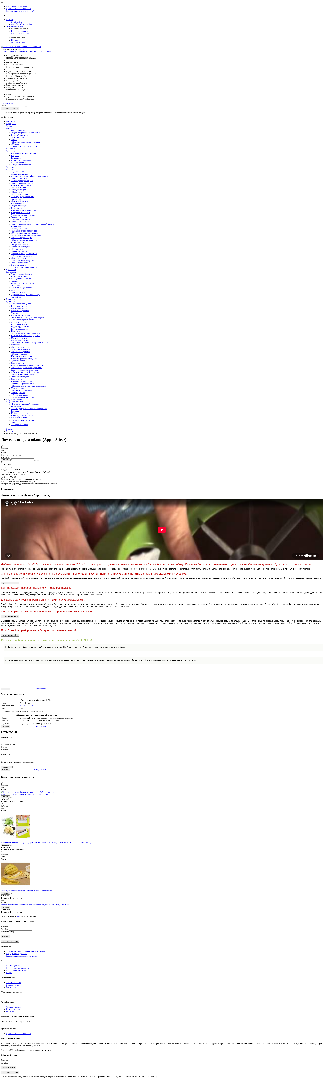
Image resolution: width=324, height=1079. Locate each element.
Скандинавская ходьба (21, 279)
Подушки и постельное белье (23, 210)
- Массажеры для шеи (20, 352)
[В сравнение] (38, 460)
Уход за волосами (18, 363)
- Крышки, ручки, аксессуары (24, 231)
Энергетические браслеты (22, 397)
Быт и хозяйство (18, 130)
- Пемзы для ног (18, 393)
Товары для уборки (19, 244)
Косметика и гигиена (20, 331)
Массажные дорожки (20, 311)
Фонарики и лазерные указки (24, 420)
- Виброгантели (18, 292)
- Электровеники (18, 258)
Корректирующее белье (21, 326)
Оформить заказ (18, 42)
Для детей (10, 149)
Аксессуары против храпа (22, 320)
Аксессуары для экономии (22, 197)
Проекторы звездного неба (22, 415)
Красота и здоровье (14, 299)
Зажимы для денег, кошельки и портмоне (29, 409)
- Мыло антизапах (19, 187)
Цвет (3, 462)
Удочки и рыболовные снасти (24, 146)
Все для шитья (17, 203)
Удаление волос (18, 361)
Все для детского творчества (23, 153)
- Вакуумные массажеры (21, 347)
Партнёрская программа (16, 970)
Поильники (16, 158)
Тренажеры (16, 281)
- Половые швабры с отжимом (24, 254)
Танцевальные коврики (21, 165)
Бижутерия (16, 406)
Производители (13, 966)
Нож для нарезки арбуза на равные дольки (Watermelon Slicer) (27, 794)
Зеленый (8, 467)
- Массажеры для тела (20, 349)
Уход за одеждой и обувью (22, 260)
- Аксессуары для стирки (22, 181)
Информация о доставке (16, 6)
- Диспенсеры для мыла (21, 185)
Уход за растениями (19, 263)
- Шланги (15, 144)
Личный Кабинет (13, 1007)
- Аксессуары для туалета (22, 183)
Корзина (14, 40)
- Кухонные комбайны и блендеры (26, 235)
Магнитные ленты (19, 338)
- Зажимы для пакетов (20, 219)
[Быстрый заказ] (35, 460)
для (18, 916)
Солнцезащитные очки (21, 315)
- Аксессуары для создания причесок (27, 365)
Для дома (10, 167)
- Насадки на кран (19, 178)
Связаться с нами (13, 982)
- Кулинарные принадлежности (24, 233)
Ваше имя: (5, 749)
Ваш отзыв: (6, 754)
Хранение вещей (18, 265)
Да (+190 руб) (10, 477)
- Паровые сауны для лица (22, 383)
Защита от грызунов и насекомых (25, 133)
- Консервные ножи (19, 228)
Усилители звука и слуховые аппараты (27, 317)
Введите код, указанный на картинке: (17, 762)
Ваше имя (5, 926)
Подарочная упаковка (10, 469)
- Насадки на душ (18, 190)
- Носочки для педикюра (21, 390)
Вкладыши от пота (19, 306)
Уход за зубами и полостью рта (24, 370)
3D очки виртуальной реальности (25, 404)
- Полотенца (16, 192)
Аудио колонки (17, 171)
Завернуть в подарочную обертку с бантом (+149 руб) (27, 472)
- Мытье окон (17, 249)
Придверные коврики (20, 212)
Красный (8, 465)
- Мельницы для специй (21, 238)
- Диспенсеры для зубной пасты (25, 372)
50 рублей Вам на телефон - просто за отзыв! (25, 951)
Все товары (11, 121)
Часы (13, 422)
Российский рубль (21, 24)
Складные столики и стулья (23, 215)
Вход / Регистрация (19, 31)
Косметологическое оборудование (25, 336)
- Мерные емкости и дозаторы (24, 240)
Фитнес (14, 290)
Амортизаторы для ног (21, 322)
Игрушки (15, 156)
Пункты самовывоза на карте (18, 9)
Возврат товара (12, 985)
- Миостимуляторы (19, 354)
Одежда (14, 313)
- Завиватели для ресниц (21, 381)
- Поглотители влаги (20, 222)
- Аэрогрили (16, 226)
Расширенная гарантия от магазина (21, 956)
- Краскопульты (17, 137)
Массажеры (16, 345)
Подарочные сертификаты (17, 968)
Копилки (15, 411)
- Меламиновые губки (20, 247)
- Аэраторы (16, 199)
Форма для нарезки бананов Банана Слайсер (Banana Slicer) (26, 891)
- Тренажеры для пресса (21, 288)
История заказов (13, 1009)
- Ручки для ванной (19, 194)
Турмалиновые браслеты (22, 274)
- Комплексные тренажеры (22, 283)
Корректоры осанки (19, 329)
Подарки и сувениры (15, 399)
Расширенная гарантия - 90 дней (20, 11)
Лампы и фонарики (19, 174)
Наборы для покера (19, 413)
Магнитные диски (19, 308)
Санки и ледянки (18, 162)
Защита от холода (18, 206)
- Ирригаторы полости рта (22, 374)
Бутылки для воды (19, 276)
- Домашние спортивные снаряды (25, 295)
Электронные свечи (19, 424)
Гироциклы (11, 124)
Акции (9, 972)
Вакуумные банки (19, 324)
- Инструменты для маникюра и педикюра (29, 342)
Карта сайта (11, 987)
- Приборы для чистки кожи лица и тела (28, 386)
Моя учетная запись (14, 26)
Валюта (9, 19)
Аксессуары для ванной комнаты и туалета (29, 176)
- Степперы (16, 285)
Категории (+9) (17, 242)
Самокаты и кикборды (21, 160)
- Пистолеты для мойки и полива (25, 142)
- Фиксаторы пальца (20, 395)
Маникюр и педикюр (20, 340)
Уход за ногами (17, 388)
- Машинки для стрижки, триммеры (26, 368)
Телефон (4, 929)
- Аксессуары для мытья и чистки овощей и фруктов (34, 224)
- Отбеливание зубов (20, 377)
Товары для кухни (19, 217)
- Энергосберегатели (20, 201)
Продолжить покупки (10, 941)
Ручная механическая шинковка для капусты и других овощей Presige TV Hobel (35, 905)
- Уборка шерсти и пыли (21, 256)
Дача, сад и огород (14, 126)
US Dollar (16, 22)
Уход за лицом (17, 379)
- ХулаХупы (16, 297)
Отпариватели (17, 208)
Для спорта (11, 269)
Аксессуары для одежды (21, 304)
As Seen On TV (26, 706)
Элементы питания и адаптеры (24, 267)
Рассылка (10, 1011)
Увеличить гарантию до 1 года (14, 474)
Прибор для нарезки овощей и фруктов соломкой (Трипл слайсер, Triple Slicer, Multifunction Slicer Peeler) (46, 842)
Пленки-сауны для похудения (24, 358)
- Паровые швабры (19, 251)
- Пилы (14, 140)
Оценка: (4, 747)
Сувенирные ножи (19, 418)
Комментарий (7, 932)
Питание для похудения (21, 356)
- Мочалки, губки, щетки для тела (25, 333)
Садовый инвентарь (19, 135)
